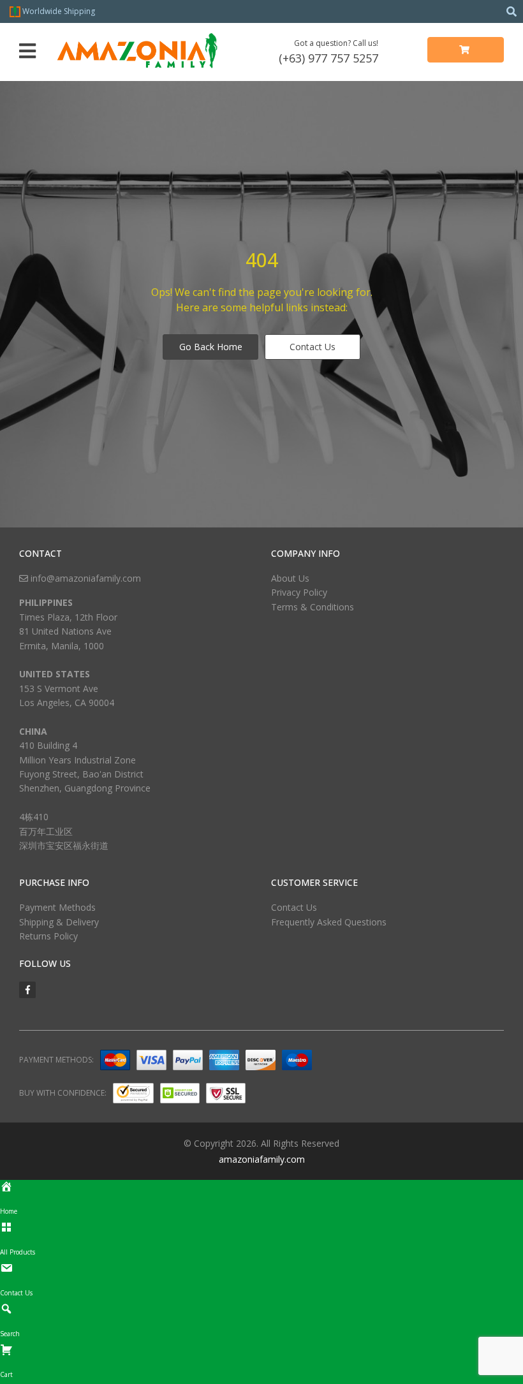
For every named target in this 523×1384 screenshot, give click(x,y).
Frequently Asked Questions (329, 922)
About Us (290, 578)
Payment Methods (57, 907)
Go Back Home (210, 347)
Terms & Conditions (312, 607)
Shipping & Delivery (59, 922)
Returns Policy (48, 936)
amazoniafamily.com (262, 1159)
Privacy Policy (299, 592)
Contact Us (312, 347)
